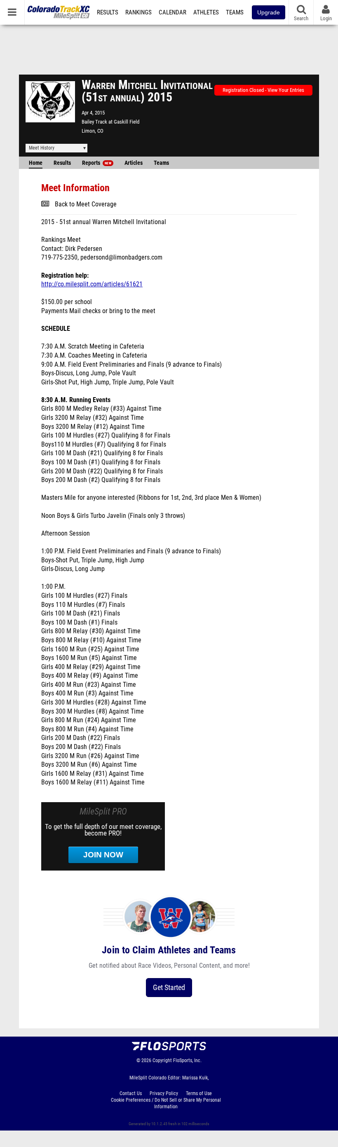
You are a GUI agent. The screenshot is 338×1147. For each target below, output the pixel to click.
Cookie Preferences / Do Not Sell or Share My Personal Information (166, 1103)
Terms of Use (199, 1093)
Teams (235, 12)
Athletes (206, 12)
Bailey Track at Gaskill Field (110, 122)
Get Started (169, 987)
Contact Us (131, 1093)
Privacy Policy (164, 1093)
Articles (133, 162)
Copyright (162, 1060)
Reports (96, 162)
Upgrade (268, 12)
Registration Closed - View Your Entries (263, 90)
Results (107, 12)
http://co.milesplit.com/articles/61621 (92, 284)
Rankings (138, 12)
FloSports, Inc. (187, 1060)
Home (35, 162)
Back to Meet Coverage (86, 204)
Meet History (41, 148)
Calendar (172, 12)
